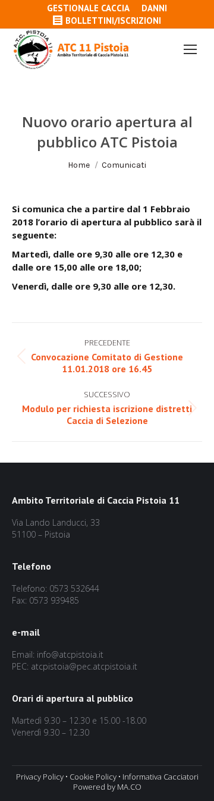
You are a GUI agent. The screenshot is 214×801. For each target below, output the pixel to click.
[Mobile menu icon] (190, 49)
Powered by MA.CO (107, 786)
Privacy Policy (40, 776)
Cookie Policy (93, 776)
